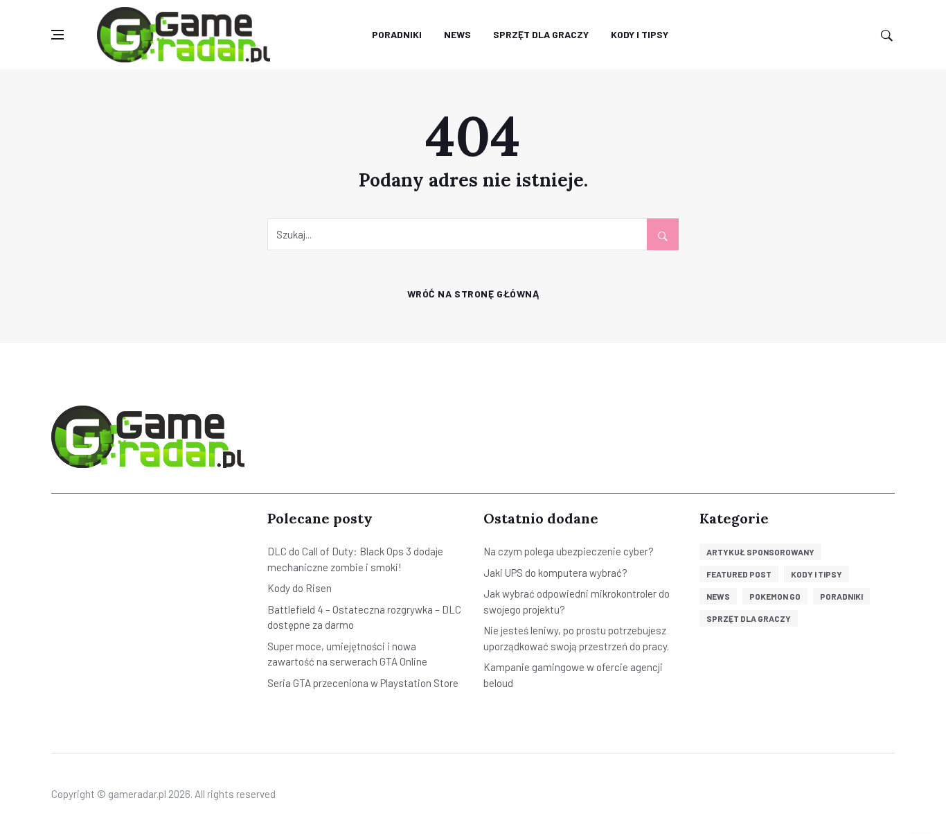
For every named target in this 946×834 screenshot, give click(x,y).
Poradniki (397, 34)
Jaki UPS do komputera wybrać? (555, 572)
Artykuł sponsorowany (760, 552)
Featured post (738, 574)
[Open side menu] (57, 35)
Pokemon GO (775, 596)
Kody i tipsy (639, 34)
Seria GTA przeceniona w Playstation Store (362, 683)
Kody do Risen (299, 588)
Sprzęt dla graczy (541, 34)
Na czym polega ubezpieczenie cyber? (568, 551)
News (457, 34)
